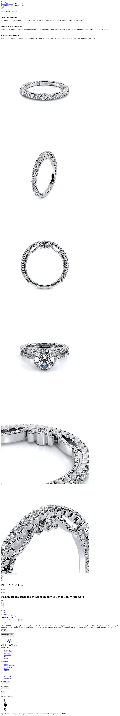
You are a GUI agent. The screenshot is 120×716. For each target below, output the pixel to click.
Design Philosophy (9, 665)
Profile (6, 658)
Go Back (5, 2)
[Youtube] (5, 705)
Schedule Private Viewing (8, 616)
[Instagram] (5, 708)
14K (4, 610)
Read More (4, 630)
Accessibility (7, 655)
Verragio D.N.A (8, 667)
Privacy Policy (8, 676)
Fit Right (6, 669)
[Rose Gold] (3, 607)
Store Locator (8, 651)
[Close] (2, 7)
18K (4, 612)
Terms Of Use (8, 678)
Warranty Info (8, 653)
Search (21, 619)
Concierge (7, 650)
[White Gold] (3, 603)
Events (6, 664)
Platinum (5, 614)
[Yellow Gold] (3, 605)
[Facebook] (4, 701)
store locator (79, 20)
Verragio (14, 713)
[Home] (9, 645)
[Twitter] (5, 703)
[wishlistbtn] (2, 576)
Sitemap (6, 670)
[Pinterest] (5, 710)
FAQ (5, 656)
